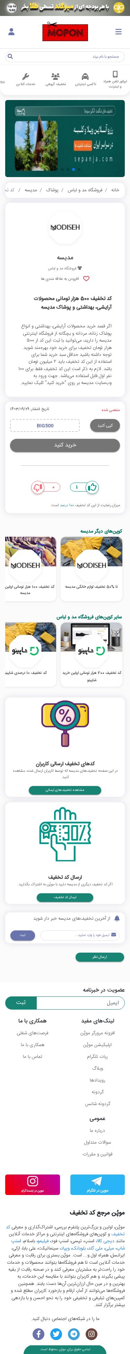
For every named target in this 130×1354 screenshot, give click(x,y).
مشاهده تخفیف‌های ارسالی (65, 790)
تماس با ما (32, 1057)
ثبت (22, 935)
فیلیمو (43, 1241)
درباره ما (97, 1131)
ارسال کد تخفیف (65, 897)
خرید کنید (65, 445)
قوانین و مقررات (97, 1154)
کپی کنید (105, 425)
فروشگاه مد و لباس (85, 190)
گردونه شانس (97, 1104)
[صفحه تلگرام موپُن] (74, 1334)
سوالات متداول (97, 1142)
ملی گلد (95, 1248)
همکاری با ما (32, 1045)
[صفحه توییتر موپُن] (56, 1334)
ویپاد (65, 1248)
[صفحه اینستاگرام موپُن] (91, 1334)
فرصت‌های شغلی (32, 1033)
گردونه (98, 1092)
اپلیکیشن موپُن (97, 1045)
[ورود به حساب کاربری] (11, 32)
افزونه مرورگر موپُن (97, 1033)
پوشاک (52, 190)
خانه (115, 190)
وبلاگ (97, 1068)
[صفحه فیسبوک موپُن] (38, 1334)
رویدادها (97, 1080)
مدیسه (31, 190)
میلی (109, 1248)
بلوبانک (79, 1248)
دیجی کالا (105, 1241)
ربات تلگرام (97, 1057)
